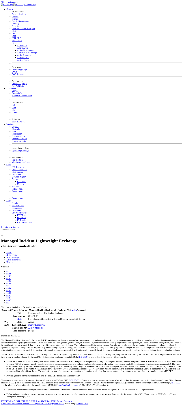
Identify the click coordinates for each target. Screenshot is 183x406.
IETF (3, 401)
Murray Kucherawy (36, 325)
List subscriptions (19, 213)
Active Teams (23, 60)
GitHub (79, 404)
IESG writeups (12, 257)
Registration (17, 134)
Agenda (15, 126)
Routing (15, 24)
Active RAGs (23, 57)
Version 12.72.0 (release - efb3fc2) (37, 404)
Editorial (15, 112)
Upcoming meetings (20, 150)
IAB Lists (21, 220)
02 (7, 271)
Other (14, 43)
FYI (23, 122)
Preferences (17, 208)
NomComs (16, 174)
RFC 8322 (175, 383)
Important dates (18, 136)
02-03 (8, 281)
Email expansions (13, 260)
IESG (14, 31)
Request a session (19, 138)
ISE (13, 110)
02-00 (8, 274)
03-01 (8, 290)
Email (85, 404)
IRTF (14, 36)
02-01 (8, 276)
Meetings (21, 184)
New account (17, 210)
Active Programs (24, 55)
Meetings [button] (10, 124)
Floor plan (16, 131)
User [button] (8, 201)
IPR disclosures (18, 167)
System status (17, 191)
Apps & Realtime (19, 14)
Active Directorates (25, 50)
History (9, 262)
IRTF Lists (21, 217)
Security (15, 26)
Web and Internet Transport (23, 28)
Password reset (18, 205)
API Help (16, 186)
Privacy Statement (64, 401)
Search (15, 91)
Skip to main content (9, 2)
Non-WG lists (18, 86)
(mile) (74, 310)
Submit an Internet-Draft (22, 96)
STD (14, 122)
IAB (14, 33)
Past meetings (17, 160)
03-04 (8, 298)
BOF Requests (18, 74)
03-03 (8, 295)
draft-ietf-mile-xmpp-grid (69, 385)
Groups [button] (9, 9)
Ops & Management (20, 21)
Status (9, 252)
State (19, 319)
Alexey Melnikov (35, 328)
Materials (16, 129)
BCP (18, 122)
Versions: (5, 267)
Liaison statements (19, 169)
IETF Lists (21, 215)
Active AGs (22, 45)
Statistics (15, 179)
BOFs (14, 72)
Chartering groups (19, 69)
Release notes (17, 189)
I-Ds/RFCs (21, 181)
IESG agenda (17, 172)
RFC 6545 (73, 380)
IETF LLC (16, 38)
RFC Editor (17, 40)
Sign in (15, 203)
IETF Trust (35, 401)
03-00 (8, 288)
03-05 (8, 300)
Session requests (19, 141)
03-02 (8, 293)
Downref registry (19, 177)
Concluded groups (19, 83)
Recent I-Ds (17, 93)
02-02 (8, 278)
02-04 (8, 283)
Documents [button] (11, 88)
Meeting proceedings (20, 162)
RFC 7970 (82, 357)
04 (7, 303)
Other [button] (8, 165)
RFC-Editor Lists (24, 222)
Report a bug (17, 198)
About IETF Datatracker (11, 404)
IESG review (12, 255)
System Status (58, 404)
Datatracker (30, 4)
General (15, 16)
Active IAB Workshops (27, 53)
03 (7, 286)
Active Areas (22, 48)
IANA (53, 401)
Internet (15, 19)
